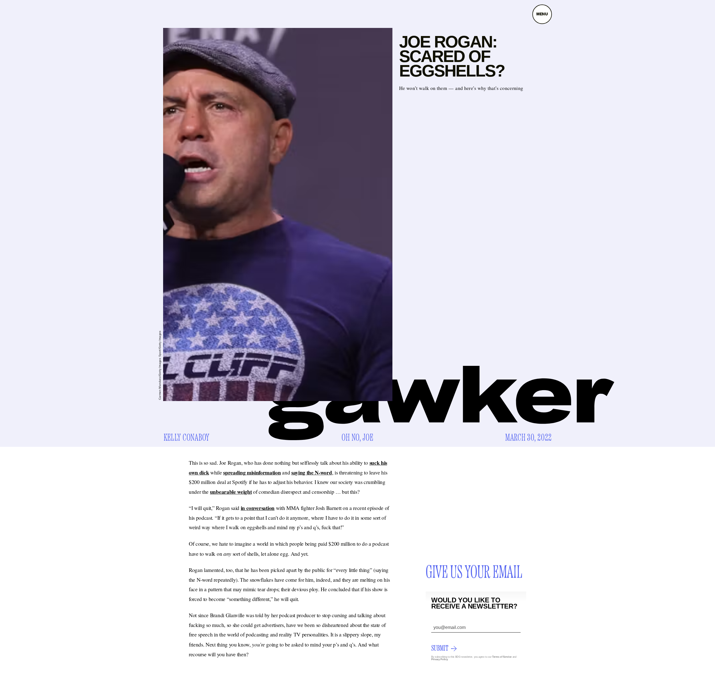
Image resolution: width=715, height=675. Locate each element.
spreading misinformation (252, 472)
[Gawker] (441, 403)
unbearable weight (231, 492)
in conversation (258, 508)
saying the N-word (311, 472)
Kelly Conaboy (186, 438)
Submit (439, 648)
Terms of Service (502, 656)
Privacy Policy (439, 659)
